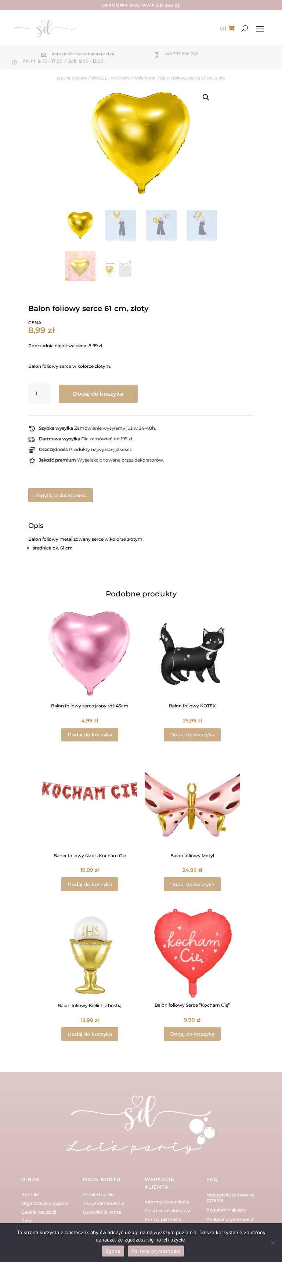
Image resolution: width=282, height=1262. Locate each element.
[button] (206, 97)
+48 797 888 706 (181, 53)
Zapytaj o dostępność (61, 495)
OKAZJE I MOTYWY (110, 78)
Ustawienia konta (102, 1212)
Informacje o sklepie (167, 1201)
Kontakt (30, 1194)
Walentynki (144, 78)
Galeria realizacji (38, 1212)
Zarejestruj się (98, 1194)
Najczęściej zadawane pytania (230, 1197)
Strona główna (72, 78)
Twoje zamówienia (103, 1203)
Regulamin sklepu (226, 1210)
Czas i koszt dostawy (167, 1210)
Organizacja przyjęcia (44, 1203)
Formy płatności (163, 1219)
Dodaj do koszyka (98, 393)
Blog (26, 1221)
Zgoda (112, 1251)
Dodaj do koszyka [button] (90, 734)
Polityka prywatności (229, 1219)
